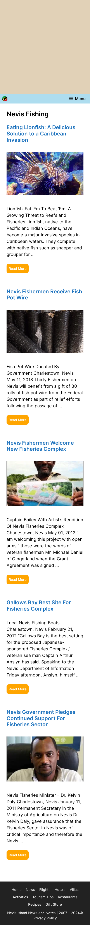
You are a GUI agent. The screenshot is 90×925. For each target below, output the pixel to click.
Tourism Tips (43, 897)
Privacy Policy (45, 918)
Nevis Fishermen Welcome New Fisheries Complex (40, 446)
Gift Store (53, 904)
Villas (74, 889)
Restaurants (67, 897)
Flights (44, 889)
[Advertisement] (45, 47)
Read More (17, 268)
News (30, 889)
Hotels (60, 889)
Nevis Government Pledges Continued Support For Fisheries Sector (41, 718)
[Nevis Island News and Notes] (4, 99)
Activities (20, 897)
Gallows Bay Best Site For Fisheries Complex (39, 605)
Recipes (34, 904)
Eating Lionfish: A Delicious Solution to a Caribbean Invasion (41, 133)
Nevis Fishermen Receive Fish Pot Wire (44, 294)
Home (16, 889)
